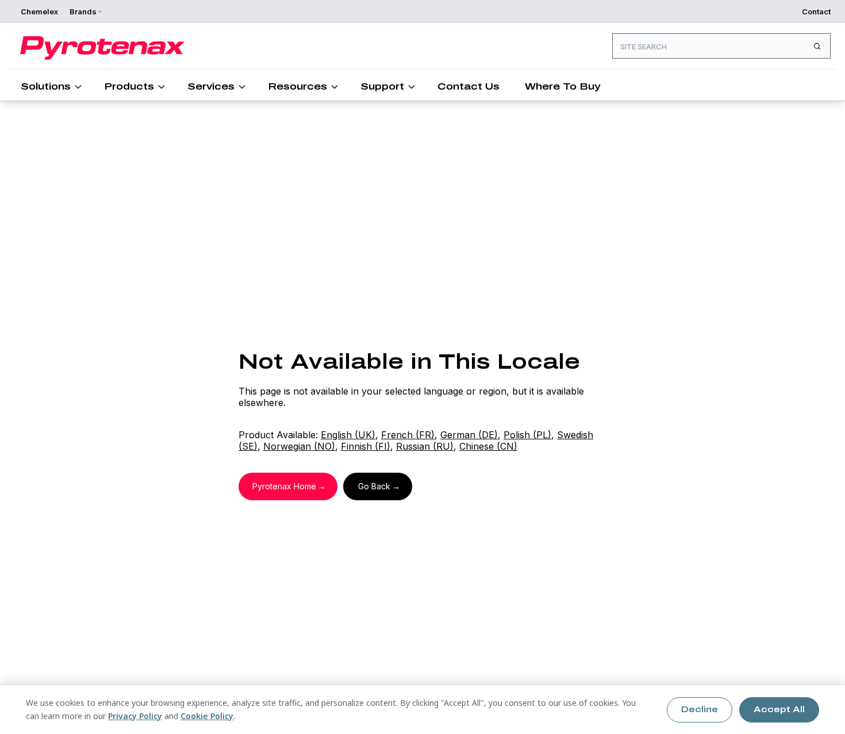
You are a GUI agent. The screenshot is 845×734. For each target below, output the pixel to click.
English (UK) (348, 435)
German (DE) (469, 435)
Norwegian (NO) (299, 446)
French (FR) (408, 435)
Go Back (374, 486)
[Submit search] (817, 46)
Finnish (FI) (365, 446)
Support (382, 86)
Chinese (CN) (488, 446)
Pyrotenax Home (284, 486)
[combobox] (721, 46)
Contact (816, 11)
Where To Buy (562, 86)
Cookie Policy (206, 715)
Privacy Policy (135, 715)
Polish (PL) (527, 435)
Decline (699, 709)
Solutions (46, 86)
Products (129, 86)
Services (211, 86)
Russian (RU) (425, 446)
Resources (297, 86)
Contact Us (468, 86)
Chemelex (39, 11)
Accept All (779, 709)
